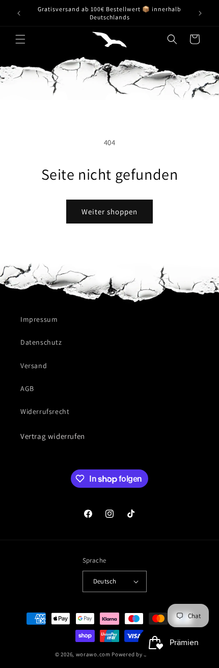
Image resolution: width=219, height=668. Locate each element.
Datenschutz (41, 342)
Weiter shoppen (109, 211)
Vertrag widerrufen (52, 436)
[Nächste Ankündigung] (200, 13)
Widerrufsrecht (44, 411)
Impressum (39, 319)
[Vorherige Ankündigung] (19, 13)
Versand (33, 365)
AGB (27, 388)
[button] (20, 39)
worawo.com (93, 654)
